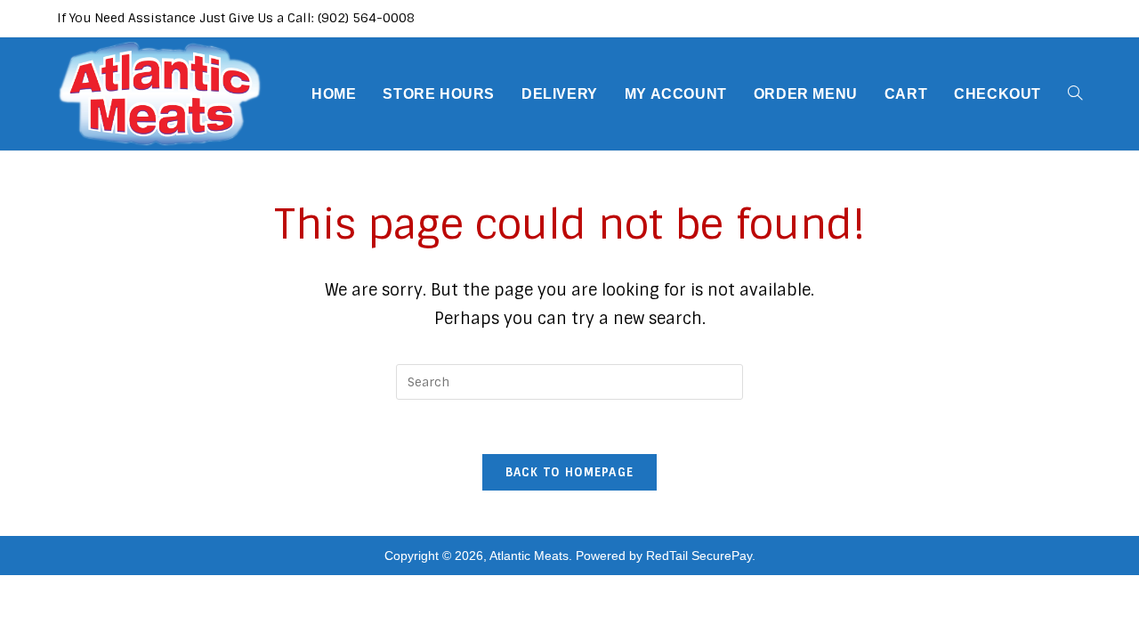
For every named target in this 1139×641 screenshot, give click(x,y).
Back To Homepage (569, 472)
